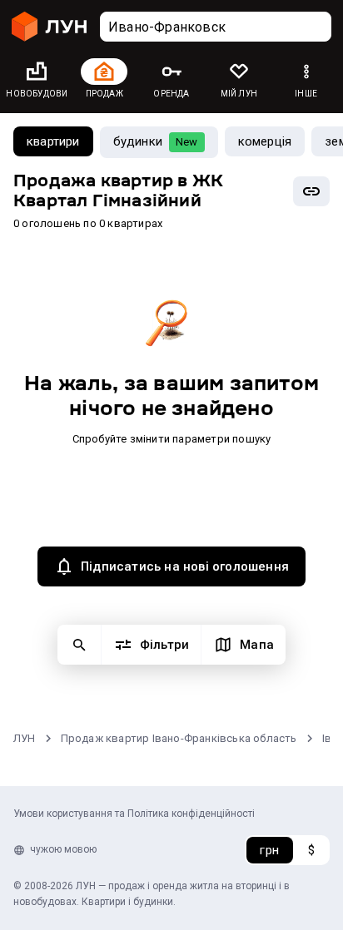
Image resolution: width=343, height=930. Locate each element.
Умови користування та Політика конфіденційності (134, 813)
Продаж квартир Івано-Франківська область (179, 738)
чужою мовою (63, 849)
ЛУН (24, 738)
